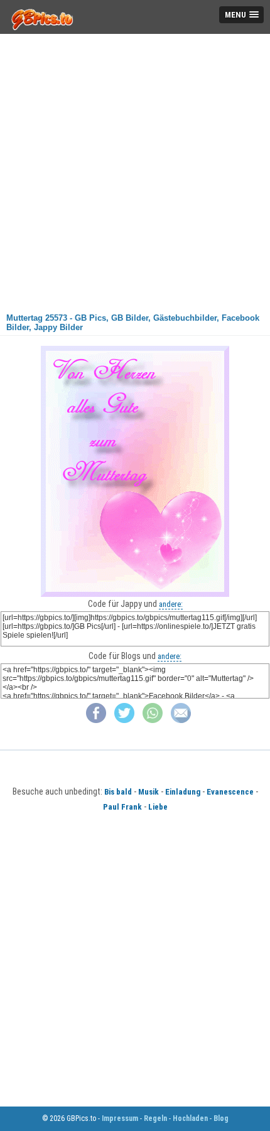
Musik (148, 791)
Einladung (182, 791)
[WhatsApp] (153, 720)
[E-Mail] (181, 720)
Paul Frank (122, 807)
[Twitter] (124, 720)
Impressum (120, 1118)
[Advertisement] (135, 169)
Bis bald (118, 791)
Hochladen (190, 1118)
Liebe (158, 807)
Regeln (155, 1118)
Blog (221, 1118)
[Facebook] (96, 720)
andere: (171, 604)
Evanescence (230, 791)
